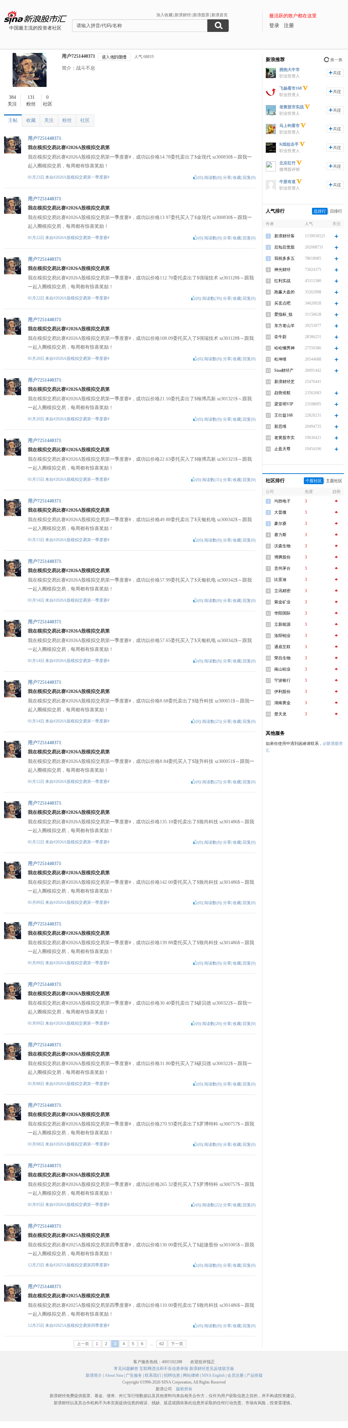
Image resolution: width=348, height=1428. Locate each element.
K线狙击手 (289, 144)
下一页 (177, 1343)
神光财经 (282, 269)
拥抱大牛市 (289, 69)
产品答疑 (254, 1375)
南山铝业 (282, 669)
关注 (49, 120)
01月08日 (36, 1083)
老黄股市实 (284, 437)
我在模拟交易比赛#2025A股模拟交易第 (69, 1235)
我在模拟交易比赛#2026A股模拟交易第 (69, 147)
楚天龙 (280, 714)
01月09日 (36, 902)
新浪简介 (94, 1375)
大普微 (280, 512)
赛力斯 (280, 534)
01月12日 (36, 781)
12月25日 (36, 1265)
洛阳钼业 (282, 635)
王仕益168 (283, 415)
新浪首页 (219, 15)
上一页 (83, 1343)
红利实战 (282, 280)
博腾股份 (282, 557)
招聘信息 (172, 1375)
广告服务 (134, 1375)
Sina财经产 (284, 370)
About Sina (114, 1375)
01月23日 (36, 177)
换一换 (336, 59)
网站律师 (191, 1375)
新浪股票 (201, 15)
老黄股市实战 (291, 107)
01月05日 (36, 1204)
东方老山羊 (284, 325)
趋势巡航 (282, 392)
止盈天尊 (282, 448)
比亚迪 (280, 579)
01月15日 (36, 479)
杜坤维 (280, 359)
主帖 (13, 120)
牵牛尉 (280, 336)
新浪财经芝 (284, 381)
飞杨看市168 (290, 88)
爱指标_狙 (283, 314)
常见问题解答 (126, 1368)
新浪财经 (183, 15)
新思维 (280, 426)
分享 (227, 177)
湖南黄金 (282, 702)
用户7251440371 (78, 56)
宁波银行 (282, 680)
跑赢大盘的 (284, 292)
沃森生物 (282, 546)
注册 (289, 25)
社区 (85, 120)
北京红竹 (287, 163)
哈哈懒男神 (284, 348)
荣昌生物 (282, 658)
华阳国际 (282, 613)
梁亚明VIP (283, 404)
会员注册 (235, 1375)
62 (161, 1343)
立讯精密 (282, 590)
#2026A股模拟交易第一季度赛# (81, 177)
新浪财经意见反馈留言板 (211, 1368)
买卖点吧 (282, 303)
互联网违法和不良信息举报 (163, 1368)
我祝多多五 (284, 258)
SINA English (213, 1375)
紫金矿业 (282, 602)
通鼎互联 (282, 646)
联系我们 (153, 1375)
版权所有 (184, 1389)
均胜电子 (282, 501)
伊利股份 (282, 691)
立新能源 (282, 624)
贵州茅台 (282, 568)
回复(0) (249, 177)
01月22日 (36, 237)
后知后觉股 (284, 247)
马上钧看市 (289, 125)
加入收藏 (164, 15)
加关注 (335, 73)
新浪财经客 (284, 236)
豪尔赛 (280, 523)
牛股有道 (287, 181)
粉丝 (67, 120)
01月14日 (36, 600)
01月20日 (36, 358)
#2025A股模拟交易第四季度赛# (81, 1265)
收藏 (31, 120)
